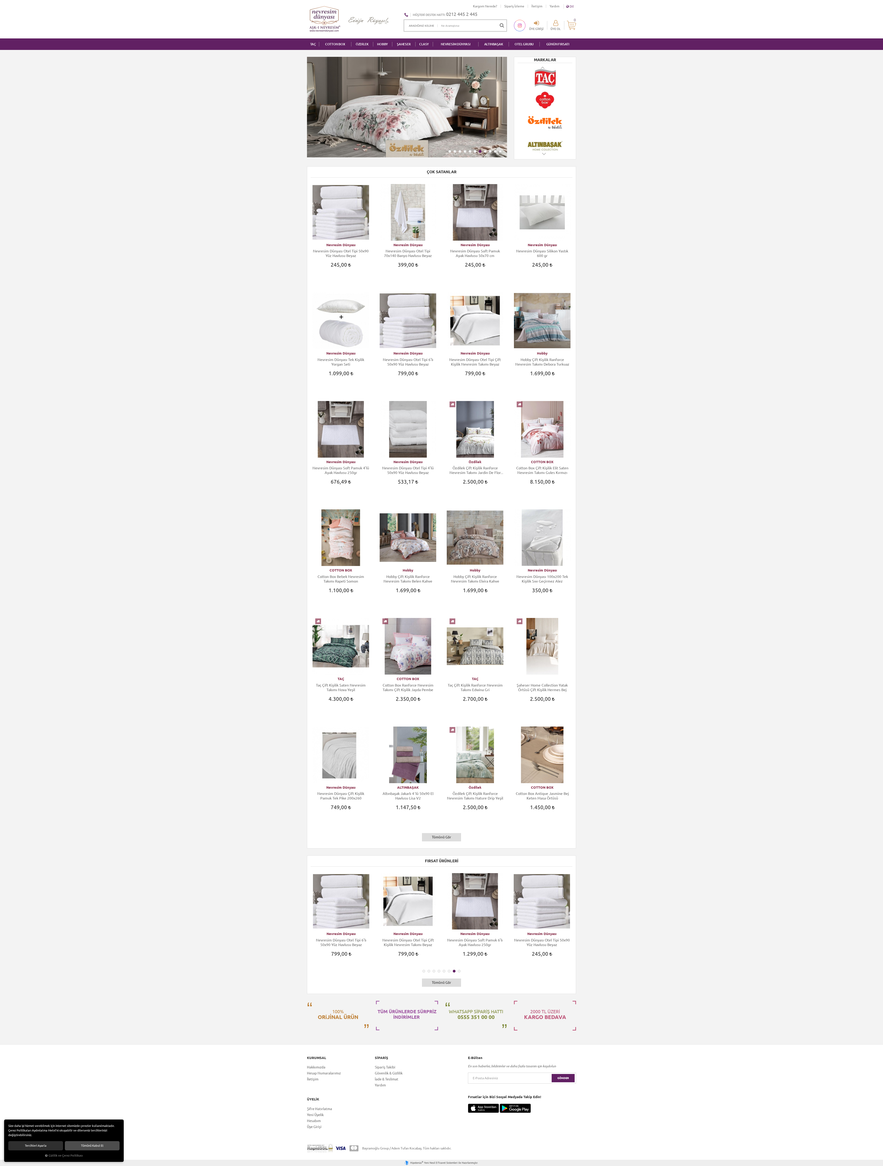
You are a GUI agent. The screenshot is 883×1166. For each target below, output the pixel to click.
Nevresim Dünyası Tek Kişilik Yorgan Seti (341, 362)
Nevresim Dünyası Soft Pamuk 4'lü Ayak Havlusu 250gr (340, 470)
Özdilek (475, 462)
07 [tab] (480, 151)
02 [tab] (454, 151)
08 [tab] (485, 151)
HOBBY (382, 44)
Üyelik (313, 1099)
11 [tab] (500, 151)
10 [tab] (495, 151)
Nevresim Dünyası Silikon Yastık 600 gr (542, 253)
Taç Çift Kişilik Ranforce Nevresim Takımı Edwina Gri (475, 687)
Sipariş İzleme (514, 6)
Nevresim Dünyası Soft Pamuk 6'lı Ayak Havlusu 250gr (341, 942)
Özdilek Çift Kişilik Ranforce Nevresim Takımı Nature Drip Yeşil (475, 795)
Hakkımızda (316, 1067)
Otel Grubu (524, 44)
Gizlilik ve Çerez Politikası (66, 1155)
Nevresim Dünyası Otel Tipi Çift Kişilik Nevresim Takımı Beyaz (475, 362)
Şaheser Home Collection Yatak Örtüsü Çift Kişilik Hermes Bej (542, 687)
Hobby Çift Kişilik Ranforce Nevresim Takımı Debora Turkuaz (542, 362)
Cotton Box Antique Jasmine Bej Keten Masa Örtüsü (542, 795)
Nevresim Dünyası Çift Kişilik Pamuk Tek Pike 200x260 (340, 795)
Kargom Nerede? (485, 6)
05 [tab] (470, 151)
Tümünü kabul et (92, 1145)
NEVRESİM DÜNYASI (455, 44)
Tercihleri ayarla (35, 1145)
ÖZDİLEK (362, 44)
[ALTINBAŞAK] (545, 100)
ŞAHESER (404, 44)
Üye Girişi (314, 1127)
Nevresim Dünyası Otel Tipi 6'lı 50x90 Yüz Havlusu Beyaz (408, 362)
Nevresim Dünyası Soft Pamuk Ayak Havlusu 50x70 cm (475, 253)
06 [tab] (475, 151)
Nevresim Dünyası (340, 245)
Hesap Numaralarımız (324, 1073)
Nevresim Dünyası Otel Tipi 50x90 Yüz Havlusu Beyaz (341, 253)
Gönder (563, 1078)
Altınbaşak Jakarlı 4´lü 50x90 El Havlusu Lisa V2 (408, 795)
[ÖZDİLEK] (545, 78)
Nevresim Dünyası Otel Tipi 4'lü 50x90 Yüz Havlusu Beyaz (408, 470)
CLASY (424, 44)
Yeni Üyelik (315, 1115)
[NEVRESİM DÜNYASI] (545, 145)
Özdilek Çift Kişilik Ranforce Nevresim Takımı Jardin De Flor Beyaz (475, 470)
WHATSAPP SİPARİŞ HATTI (476, 1014)
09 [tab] (490, 151)
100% (338, 1014)
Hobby (542, 353)
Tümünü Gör (441, 837)
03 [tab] (460, 151)
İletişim (536, 6)
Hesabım (314, 1121)
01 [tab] (449, 151)
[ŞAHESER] (545, 122)
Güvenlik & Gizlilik (389, 1073)
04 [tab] (465, 151)
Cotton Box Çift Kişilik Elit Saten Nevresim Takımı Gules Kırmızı (542, 470)
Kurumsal (316, 1058)
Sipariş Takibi (385, 1067)
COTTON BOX (335, 44)
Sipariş (381, 1058)
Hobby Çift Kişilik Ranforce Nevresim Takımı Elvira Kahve (475, 578)
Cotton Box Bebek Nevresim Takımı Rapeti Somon (341, 578)
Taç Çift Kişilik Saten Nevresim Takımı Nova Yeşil (341, 687)
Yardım (554, 6)
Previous (543, 67)
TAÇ (313, 44)
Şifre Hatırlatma (319, 1109)
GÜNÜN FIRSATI (557, 44)
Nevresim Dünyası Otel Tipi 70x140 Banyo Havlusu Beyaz (408, 253)
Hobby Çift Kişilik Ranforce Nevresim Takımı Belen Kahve (408, 578)
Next (544, 156)
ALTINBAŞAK (493, 44)
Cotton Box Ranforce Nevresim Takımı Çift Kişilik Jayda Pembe (408, 687)
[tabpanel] (407, 107)
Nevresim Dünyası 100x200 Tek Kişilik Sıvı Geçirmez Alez (542, 578)
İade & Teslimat (386, 1079)
